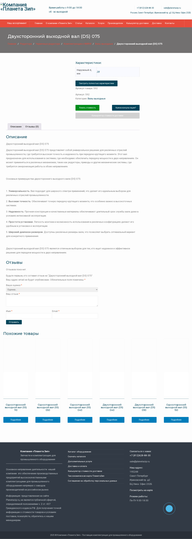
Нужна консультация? (126, 108)
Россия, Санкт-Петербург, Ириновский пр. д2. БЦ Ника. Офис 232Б (160, 13)
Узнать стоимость (87, 108)
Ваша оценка (14, 285)
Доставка (156, 23)
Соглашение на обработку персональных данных (92, 481)
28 (98, 71)
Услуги (101, 23)
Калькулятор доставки (137, 23)
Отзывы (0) (32, 126)
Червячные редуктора (48, 43)
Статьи (78, 23)
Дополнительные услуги (80, 461)
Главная (38, 23)
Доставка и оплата (77, 466)
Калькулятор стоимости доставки (107, 115)
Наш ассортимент (17, 23)
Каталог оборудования (79, 451)
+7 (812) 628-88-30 (145, 8)
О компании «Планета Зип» (59, 23)
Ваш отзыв (13, 294)
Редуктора (26, 43)
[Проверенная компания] (137, 508)
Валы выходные (104, 43)
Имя (9, 311)
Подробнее (16, 420)
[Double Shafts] (38, 80)
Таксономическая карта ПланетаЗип (86, 476)
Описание (16, 126)
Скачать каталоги (77, 456)
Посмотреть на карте (141, 490)
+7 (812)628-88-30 (140, 455)
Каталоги (89, 23)
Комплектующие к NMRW (77, 43)
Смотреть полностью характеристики (96, 83)
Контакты (169, 23)
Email (55, 311)
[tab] (16, 126)
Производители (115, 23)
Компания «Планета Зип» (37, 451)
